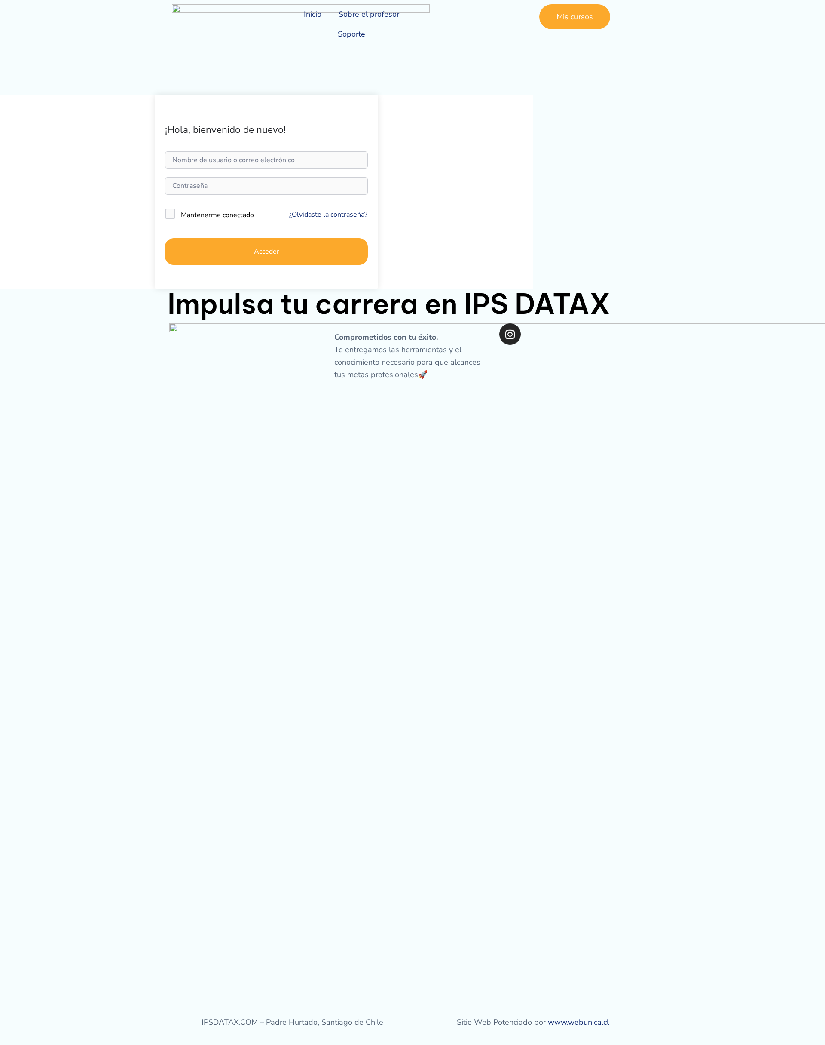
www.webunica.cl (578, 1022)
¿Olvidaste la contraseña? (328, 214)
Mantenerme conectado (217, 215)
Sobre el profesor (369, 14)
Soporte (351, 34)
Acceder (266, 251)
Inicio (312, 14)
